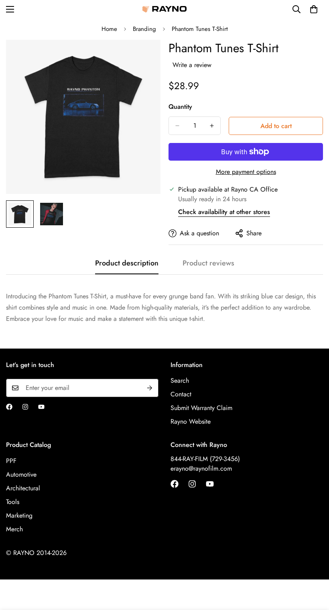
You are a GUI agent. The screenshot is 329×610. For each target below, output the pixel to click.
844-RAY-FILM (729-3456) (205, 458)
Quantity (180, 106)
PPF (11, 460)
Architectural (23, 488)
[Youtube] (41, 407)
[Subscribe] (149, 388)
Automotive (21, 474)
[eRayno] (164, 9)
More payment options (246, 171)
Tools (12, 501)
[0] (314, 9)
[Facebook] (9, 407)
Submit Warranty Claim (201, 407)
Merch (14, 529)
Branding (144, 28)
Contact (181, 394)
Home (109, 28)
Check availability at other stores (224, 211)
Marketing (19, 515)
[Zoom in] (143, 57)
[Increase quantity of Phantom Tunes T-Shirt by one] (211, 126)
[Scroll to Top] (313, 566)
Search (180, 380)
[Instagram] (25, 407)
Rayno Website (191, 421)
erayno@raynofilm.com (201, 468)
